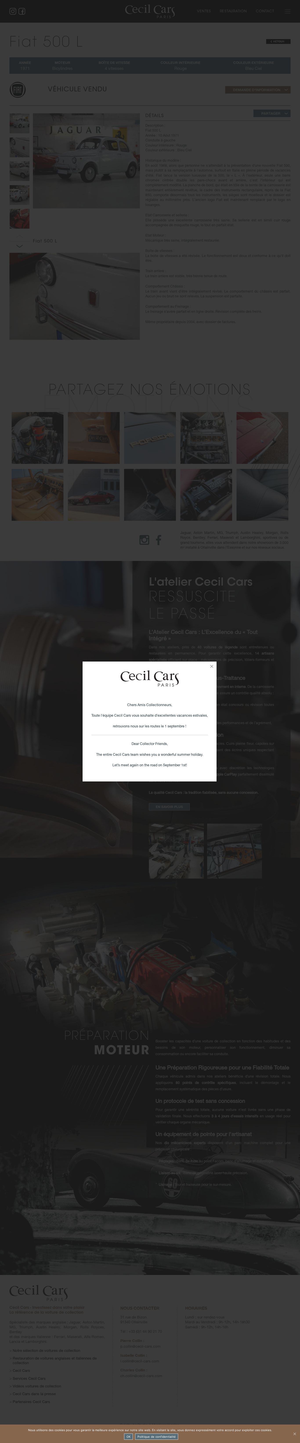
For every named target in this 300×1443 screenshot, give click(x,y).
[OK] (294, 1434)
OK (129, 1436)
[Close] (212, 666)
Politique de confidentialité (156, 1436)
